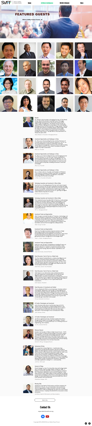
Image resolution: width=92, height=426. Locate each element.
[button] (8, 50)
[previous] (2, 77)
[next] (89, 77)
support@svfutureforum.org (45, 411)
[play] (89, 110)
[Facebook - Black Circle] (89, 423)
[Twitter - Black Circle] (86, 423)
